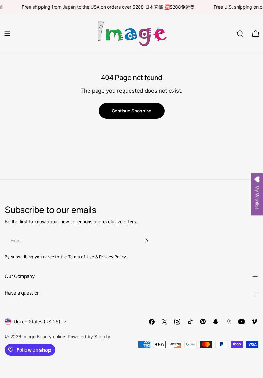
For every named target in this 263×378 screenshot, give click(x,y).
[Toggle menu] (7, 33)
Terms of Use (81, 256)
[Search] (240, 33)
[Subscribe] (146, 240)
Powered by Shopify (89, 336)
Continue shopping (132, 110)
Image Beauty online (43, 336)
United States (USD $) (37, 321)
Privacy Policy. (113, 256)
